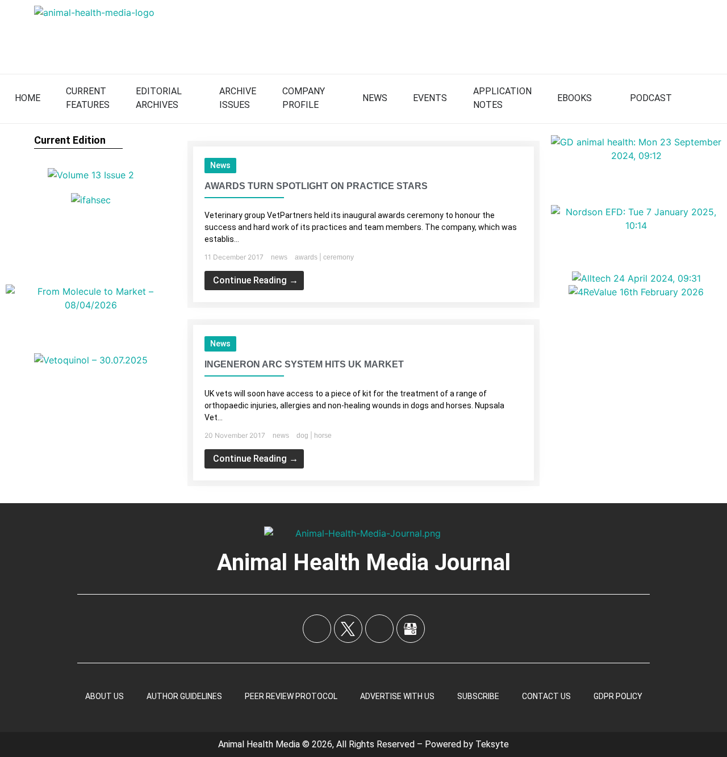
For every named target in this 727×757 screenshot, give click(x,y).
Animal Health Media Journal (364, 562)
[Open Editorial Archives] (189, 98)
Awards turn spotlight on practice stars (316, 186)
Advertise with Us (397, 696)
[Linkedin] (379, 628)
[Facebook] (317, 628)
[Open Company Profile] (332, 98)
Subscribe (478, 696)
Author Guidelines (184, 696)
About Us (104, 696)
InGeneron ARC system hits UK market (304, 364)
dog (302, 436)
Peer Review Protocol (291, 696)
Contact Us (546, 696)
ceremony (338, 257)
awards (306, 257)
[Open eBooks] (599, 98)
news (220, 165)
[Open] (707, 98)
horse (323, 436)
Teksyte (492, 744)
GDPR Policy (618, 696)
